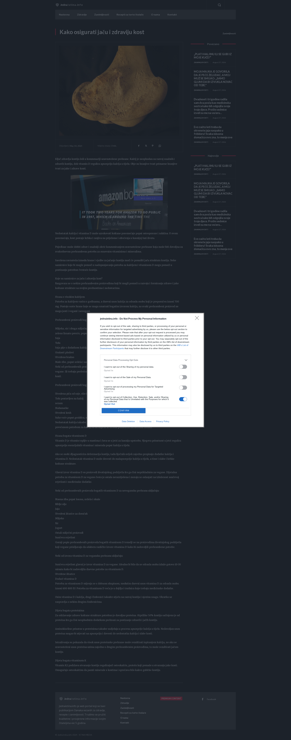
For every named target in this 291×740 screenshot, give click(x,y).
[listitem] (145, 360)
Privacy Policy (162, 421)
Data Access (145, 421)
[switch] (183, 367)
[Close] (198, 319)
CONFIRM (123, 410)
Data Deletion (128, 421)
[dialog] (145, 370)
